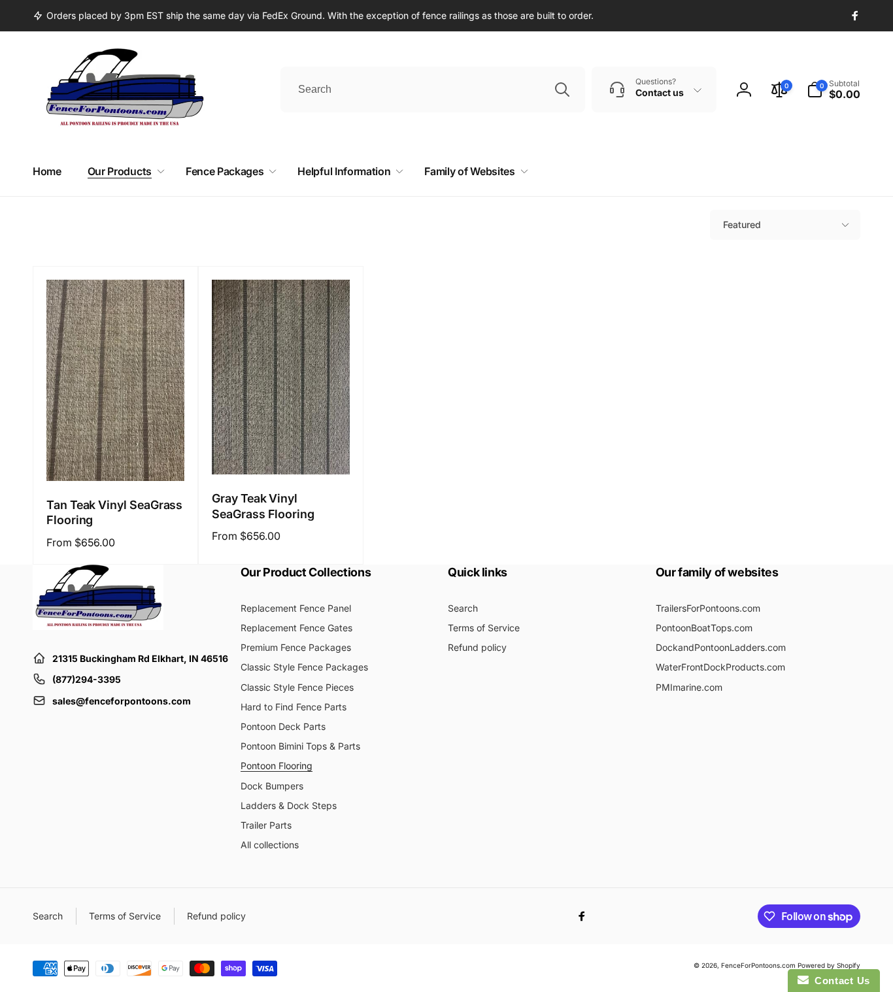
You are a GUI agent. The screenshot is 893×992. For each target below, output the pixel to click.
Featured (742, 224)
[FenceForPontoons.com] (98, 626)
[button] (833, 89)
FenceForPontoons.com (758, 965)
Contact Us (839, 980)
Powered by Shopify (829, 965)
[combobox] (432, 89)
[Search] (562, 89)
